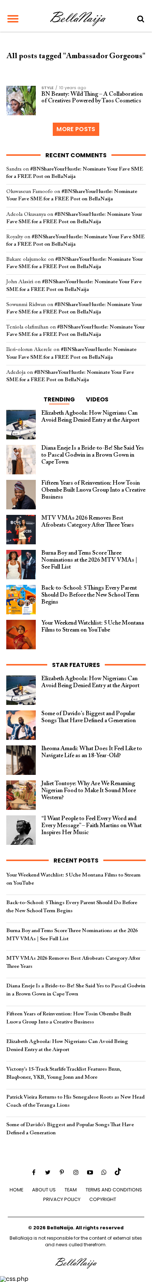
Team (71, 1190)
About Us (44, 1190)
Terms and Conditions (114, 1190)
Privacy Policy (61, 1199)
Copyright (102, 1199)
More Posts (75, 129)
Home (16, 1190)
